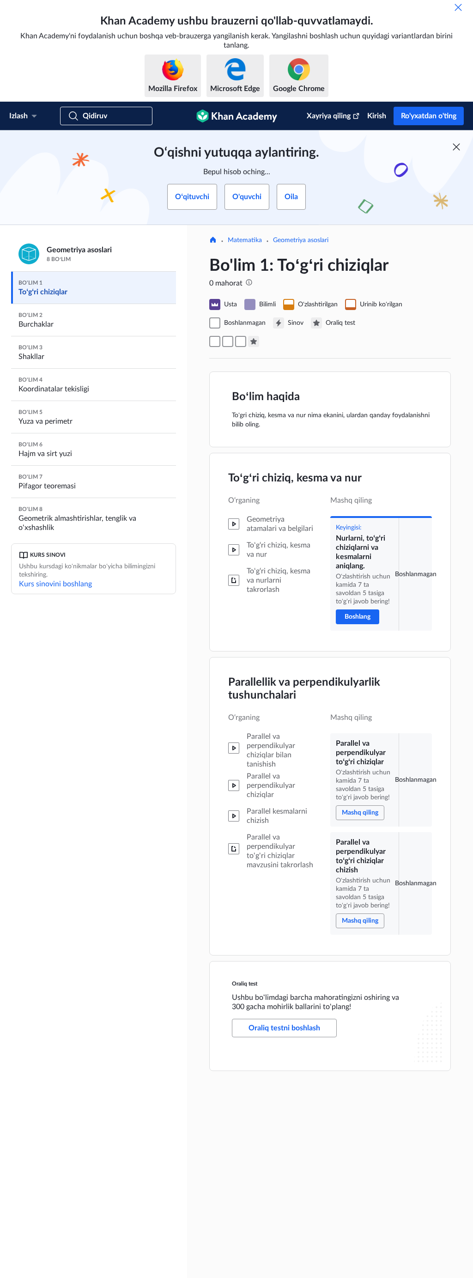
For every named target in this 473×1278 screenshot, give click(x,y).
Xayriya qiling (329, 116)
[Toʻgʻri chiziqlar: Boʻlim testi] (253, 341)
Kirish (376, 116)
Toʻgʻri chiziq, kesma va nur (295, 478)
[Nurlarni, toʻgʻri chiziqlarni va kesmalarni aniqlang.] (214, 341)
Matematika (245, 240)
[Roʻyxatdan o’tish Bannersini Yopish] (456, 147)
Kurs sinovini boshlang (55, 584)
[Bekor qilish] (458, 7)
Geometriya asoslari (300, 240)
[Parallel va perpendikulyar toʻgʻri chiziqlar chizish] (240, 341)
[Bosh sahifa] (213, 240)
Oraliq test (244, 983)
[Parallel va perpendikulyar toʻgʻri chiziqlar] (227, 341)
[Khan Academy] (236, 116)
